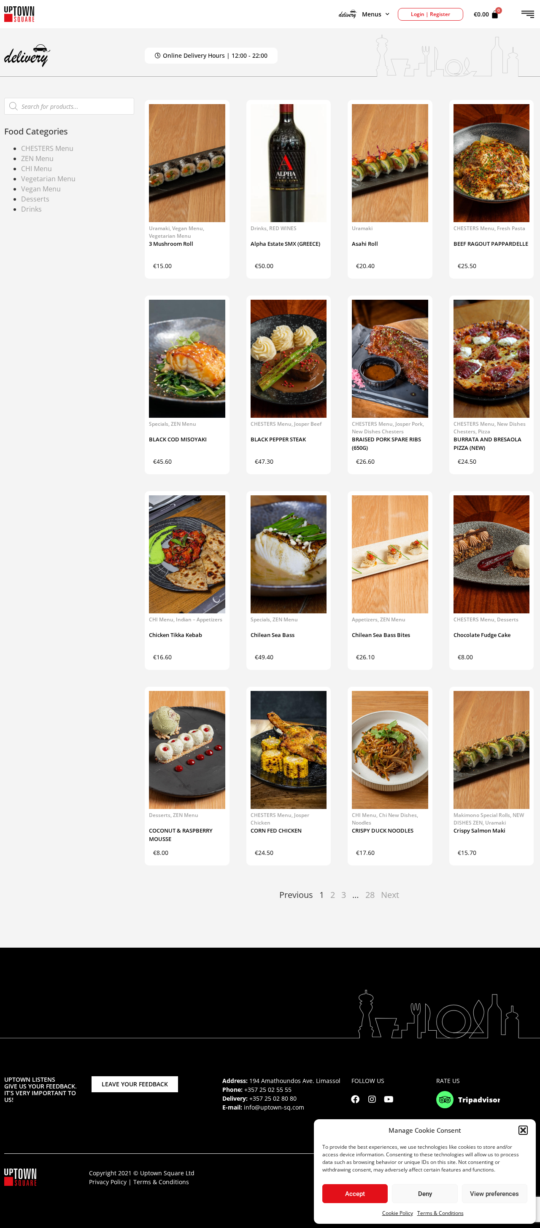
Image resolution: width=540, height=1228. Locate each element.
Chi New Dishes (398, 815)
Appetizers (365, 619)
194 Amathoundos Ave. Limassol (294, 1081)
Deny (425, 1194)
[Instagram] (372, 1099)
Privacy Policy (108, 1182)
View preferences (494, 1194)
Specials (158, 423)
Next (390, 894)
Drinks (31, 209)
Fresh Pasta (511, 228)
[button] (523, 1130)
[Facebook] (355, 1099)
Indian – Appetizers (199, 619)
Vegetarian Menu (48, 178)
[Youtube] (389, 1099)
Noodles (361, 822)
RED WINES (283, 228)
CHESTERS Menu (47, 148)
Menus (371, 14)
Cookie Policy (397, 1213)
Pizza (484, 431)
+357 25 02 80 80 (273, 1098)
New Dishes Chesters (378, 431)
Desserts (35, 199)
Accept (355, 1194)
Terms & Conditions (440, 1213)
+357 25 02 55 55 (268, 1090)
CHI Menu (36, 168)
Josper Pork (409, 423)
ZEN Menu (37, 158)
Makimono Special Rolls (482, 815)
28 (370, 894)
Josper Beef (307, 423)
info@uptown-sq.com (274, 1107)
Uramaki (159, 228)
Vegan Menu (41, 188)
